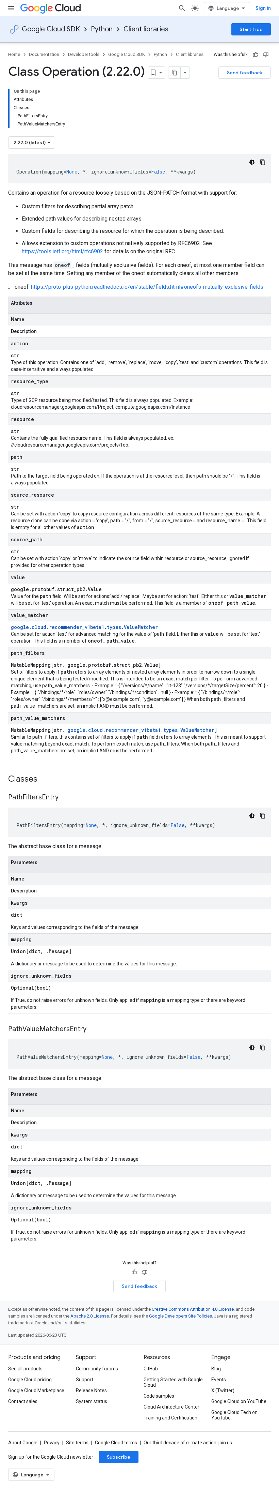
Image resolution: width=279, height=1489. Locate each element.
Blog (216, 1368)
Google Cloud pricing (30, 1379)
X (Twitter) (222, 1390)
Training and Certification (170, 1417)
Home (14, 54)
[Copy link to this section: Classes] (46, 780)
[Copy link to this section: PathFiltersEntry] (65, 798)
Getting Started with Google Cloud (173, 1382)
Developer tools (83, 54)
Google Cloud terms (116, 1442)
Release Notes (91, 1390)
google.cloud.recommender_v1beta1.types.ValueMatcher (84, 627)
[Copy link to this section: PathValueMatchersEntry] (93, 1029)
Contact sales (22, 1401)
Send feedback (244, 73)
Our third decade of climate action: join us (188, 1442)
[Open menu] (11, 8)
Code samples (159, 1396)
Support (84, 1379)
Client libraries (146, 29)
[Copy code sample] (262, 162)
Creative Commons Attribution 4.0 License (193, 1309)
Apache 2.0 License (89, 1316)
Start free (251, 29)
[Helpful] (255, 54)
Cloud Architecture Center (171, 1407)
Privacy (52, 1442)
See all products (25, 1368)
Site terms (77, 1442)
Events (218, 1379)
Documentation (44, 54)
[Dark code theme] (251, 162)
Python (102, 29)
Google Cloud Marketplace (36, 1390)
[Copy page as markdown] (174, 72)
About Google (22, 1442)
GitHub (151, 1368)
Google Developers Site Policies (180, 1316)
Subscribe (118, 1457)
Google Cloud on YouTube (238, 1401)
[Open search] (182, 8)
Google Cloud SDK (51, 29)
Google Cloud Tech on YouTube (234, 1415)
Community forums (97, 1368)
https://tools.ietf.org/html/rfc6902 (62, 251)
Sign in (263, 8)
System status (91, 1401)
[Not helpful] (266, 54)
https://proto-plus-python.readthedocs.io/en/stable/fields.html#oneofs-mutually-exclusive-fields (147, 287)
